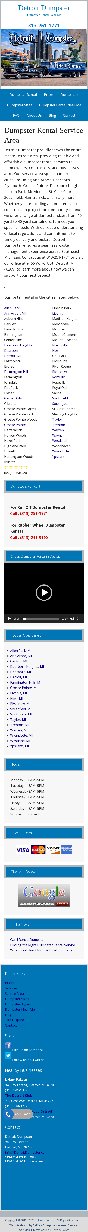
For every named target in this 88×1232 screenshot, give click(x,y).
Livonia (57, 313)
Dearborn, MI (20, 672)
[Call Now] (8, 1114)
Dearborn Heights (18, 345)
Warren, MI (19, 730)
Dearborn (11, 350)
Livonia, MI (18, 693)
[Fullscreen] (79, 619)
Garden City (13, 398)
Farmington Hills (16, 371)
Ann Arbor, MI (15, 313)
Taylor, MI (18, 719)
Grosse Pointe (15, 424)
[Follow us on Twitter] (8, 1060)
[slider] (41, 619)
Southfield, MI (21, 709)
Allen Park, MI (21, 650)
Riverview (59, 371)
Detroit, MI (12, 356)
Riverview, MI (20, 703)
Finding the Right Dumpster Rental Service (42, 945)
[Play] (9, 619)
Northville (60, 345)
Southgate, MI (21, 714)
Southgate (60, 403)
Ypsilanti (58, 456)
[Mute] (72, 619)
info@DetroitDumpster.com (26, 1152)
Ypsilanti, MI (19, 746)
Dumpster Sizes (17, 999)
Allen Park (12, 308)
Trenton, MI (19, 725)
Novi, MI (16, 698)
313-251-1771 (44, 25)
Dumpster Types (18, 1004)
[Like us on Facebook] (8, 1050)
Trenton (58, 424)
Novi (55, 350)
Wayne (57, 435)
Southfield (60, 398)
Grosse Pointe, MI (24, 687)
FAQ (8, 1014)
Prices (9, 983)
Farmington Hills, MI (25, 682)
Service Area (14, 993)
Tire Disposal (15, 1020)
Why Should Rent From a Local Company (41, 950)
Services (11, 988)
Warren (58, 430)
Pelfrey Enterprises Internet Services (56, 1225)
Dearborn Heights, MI (27, 666)
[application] (44, 593)
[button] (44, 592)
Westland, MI (20, 741)
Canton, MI (18, 661)
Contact (11, 1025)
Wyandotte (60, 451)
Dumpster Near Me (20, 1009)
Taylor (57, 419)
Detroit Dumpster (44, 8)
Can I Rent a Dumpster (27, 939)
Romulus (59, 377)
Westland (59, 440)
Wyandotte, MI (21, 735)
